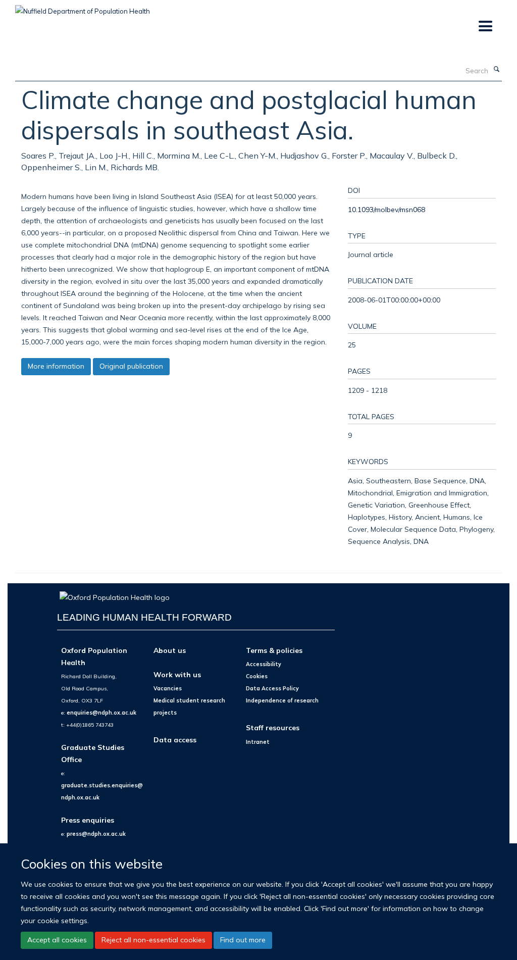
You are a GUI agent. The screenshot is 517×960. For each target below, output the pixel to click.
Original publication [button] (131, 366)
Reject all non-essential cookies (153, 939)
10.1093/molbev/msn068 (386, 209)
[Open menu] (485, 26)
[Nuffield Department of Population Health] (82, 8)
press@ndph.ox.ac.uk (96, 833)
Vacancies (167, 688)
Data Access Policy (272, 688)
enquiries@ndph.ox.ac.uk (101, 712)
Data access (174, 739)
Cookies (257, 676)
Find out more (243, 939)
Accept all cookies (57, 939)
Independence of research (282, 700)
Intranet (258, 741)
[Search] (496, 69)
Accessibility (263, 664)
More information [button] (56, 366)
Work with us (177, 674)
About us (169, 650)
